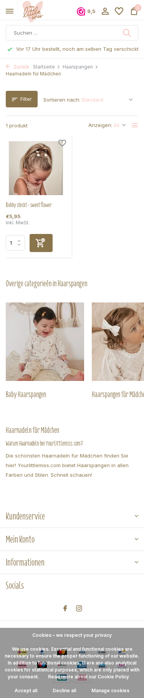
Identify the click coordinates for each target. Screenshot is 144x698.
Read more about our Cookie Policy (88, 677)
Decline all (64, 690)
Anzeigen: (100, 125)
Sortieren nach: (61, 100)
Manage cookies (110, 690)
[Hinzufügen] (41, 243)
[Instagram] (79, 609)
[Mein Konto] (105, 11)
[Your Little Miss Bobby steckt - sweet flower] (36, 168)
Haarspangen (78, 67)
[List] (134, 125)
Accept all (26, 690)
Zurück (20, 67)
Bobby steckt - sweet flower (29, 205)
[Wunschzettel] (119, 11)
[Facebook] (65, 609)
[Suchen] (127, 33)
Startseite (44, 67)
